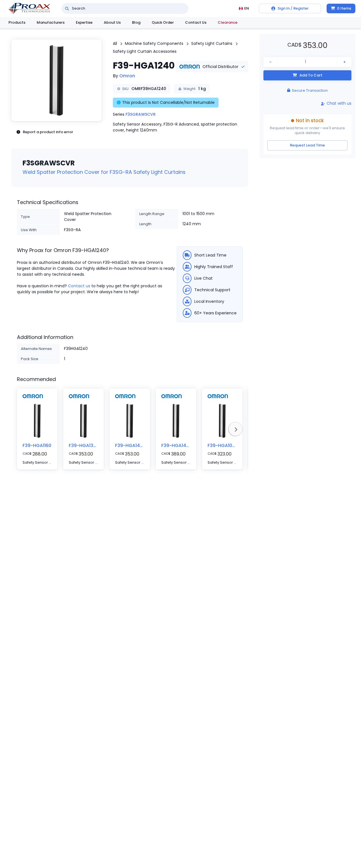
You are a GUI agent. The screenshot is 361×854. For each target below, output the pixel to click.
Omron (127, 76)
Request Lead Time (307, 145)
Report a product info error (48, 132)
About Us (112, 22)
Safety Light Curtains (211, 43)
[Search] (67, 8)
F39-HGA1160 (37, 445)
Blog (136, 22)
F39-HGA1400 (130, 445)
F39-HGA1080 (223, 445)
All (115, 43)
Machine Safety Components (154, 43)
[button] (56, 80)
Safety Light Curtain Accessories (145, 51)
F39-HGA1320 (84, 445)
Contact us (79, 286)
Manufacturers (51, 22)
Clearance (227, 22)
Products (16, 22)
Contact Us (195, 22)
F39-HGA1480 (176, 445)
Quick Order (163, 22)
